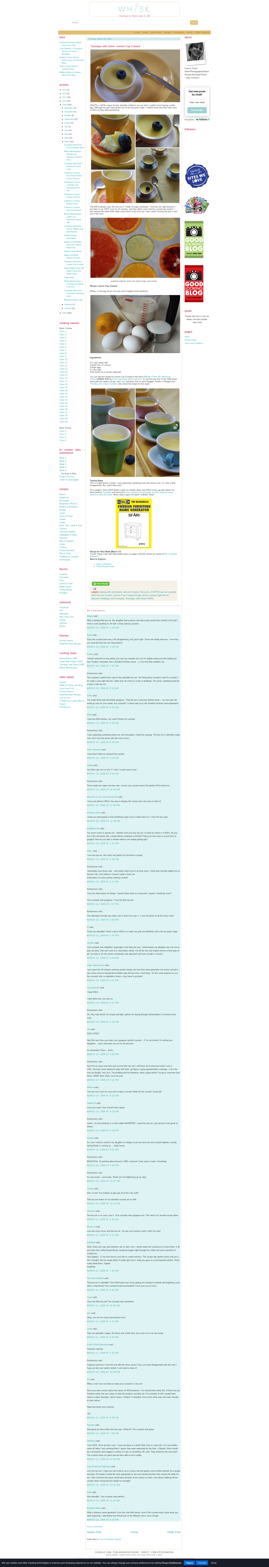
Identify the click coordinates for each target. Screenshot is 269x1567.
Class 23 (63, 400)
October (68, 115)
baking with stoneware (110, 592)
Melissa (90, 1087)
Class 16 (63, 378)
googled (107, 492)
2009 (64, 105)
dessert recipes (131, 592)
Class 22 (63, 397)
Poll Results (64, 707)
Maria (89, 715)
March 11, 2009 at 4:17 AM (103, 1235)
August (67, 123)
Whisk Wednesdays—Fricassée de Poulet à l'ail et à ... (73, 284)
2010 (64, 101)
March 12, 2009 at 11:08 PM (103, 1459)
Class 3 (62, 337)
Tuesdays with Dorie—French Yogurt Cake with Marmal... (73, 229)
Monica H (91, 1227)
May (66, 134)
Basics (62, 494)
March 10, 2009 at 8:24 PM (103, 1096)
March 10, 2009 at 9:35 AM (103, 742)
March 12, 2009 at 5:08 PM (103, 1418)
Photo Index (156, 32)
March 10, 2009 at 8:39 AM (103, 707)
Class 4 (62, 341)
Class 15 (63, 375)
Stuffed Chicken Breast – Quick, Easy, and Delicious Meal (71, 60)
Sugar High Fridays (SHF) (71, 661)
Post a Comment (94, 1526)
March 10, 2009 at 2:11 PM (103, 882)
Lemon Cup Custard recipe (127, 595)
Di (88, 927)
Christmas (64, 607)
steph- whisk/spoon (95, 965)
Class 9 (62, 356)
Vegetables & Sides (68, 535)
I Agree (189, 1563)
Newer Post (94, 1532)
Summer (63, 623)
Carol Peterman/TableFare (98, 1466)
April (66, 138)
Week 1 (62, 458)
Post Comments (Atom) (110, 1539)
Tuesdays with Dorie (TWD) (71, 664)
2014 (64, 90)
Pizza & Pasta (66, 516)
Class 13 (63, 369)
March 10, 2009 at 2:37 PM (103, 904)
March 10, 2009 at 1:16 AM (103, 647)
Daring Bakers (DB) (68, 658)
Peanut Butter (65, 590)
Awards (62, 682)
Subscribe (197, 110)
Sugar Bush (69, 277)
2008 (64, 313)
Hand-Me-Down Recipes (70, 644)
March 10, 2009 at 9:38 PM (103, 1130)
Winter (62, 626)
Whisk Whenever (203, 32)
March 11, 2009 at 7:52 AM (103, 1271)
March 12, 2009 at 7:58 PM (103, 1433)
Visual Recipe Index (105, 566)
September (69, 119)
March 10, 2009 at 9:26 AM (103, 723)
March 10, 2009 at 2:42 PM (103, 935)
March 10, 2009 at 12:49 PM (103, 821)
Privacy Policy (190, 340)
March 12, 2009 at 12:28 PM (103, 1372)
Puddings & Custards (69, 556)
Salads (62, 519)
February (68, 304)
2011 (64, 97)
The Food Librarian (95, 1278)
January (68, 308)
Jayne (89, 1297)
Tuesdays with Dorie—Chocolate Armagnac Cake (74, 293)
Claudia (90, 1138)
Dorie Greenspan (120, 379)
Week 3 (62, 464)
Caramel (63, 574)
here (132, 379)
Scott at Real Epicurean (97, 1344)
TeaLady (90, 1425)
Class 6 (62, 347)
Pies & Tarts (65, 553)
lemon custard (149, 595)
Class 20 (63, 390)
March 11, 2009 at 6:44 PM (103, 1337)
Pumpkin (63, 593)
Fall (61, 610)
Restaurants (179, 32)
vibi (88, 1029)
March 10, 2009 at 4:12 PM (103, 1003)
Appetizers (64, 497)
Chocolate (63, 577)
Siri (88, 1379)
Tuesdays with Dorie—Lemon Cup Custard (115, 46)
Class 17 (63, 381)
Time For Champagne (69, 480)
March (67, 142)
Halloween (64, 614)
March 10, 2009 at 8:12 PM (103, 1080)
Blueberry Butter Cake (73, 300)
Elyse (89, 635)
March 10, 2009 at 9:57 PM (103, 1150)
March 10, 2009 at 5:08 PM (103, 1054)
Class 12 (63, 365)
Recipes (167, 32)
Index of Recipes (103, 564)
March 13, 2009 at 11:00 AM (103, 1500)
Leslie (89, 1329)
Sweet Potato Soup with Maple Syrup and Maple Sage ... (74, 271)
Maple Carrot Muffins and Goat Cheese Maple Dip (73, 245)
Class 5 (62, 344)
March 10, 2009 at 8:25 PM (103, 1111)
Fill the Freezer (66, 640)
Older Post (174, 1532)
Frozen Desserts (66, 550)
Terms (189, 32)
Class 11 (63, 362)
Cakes (62, 544)
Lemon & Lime (66, 583)
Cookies (63, 547)
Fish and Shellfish (67, 532)
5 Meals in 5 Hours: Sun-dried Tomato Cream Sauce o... (73, 176)
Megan (90, 616)
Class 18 (63, 384)
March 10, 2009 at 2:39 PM (103, 920)
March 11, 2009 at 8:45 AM (103, 1290)
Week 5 (62, 470)
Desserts (63, 538)
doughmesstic (93, 828)
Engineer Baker (94, 1508)
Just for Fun (64, 698)
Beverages (64, 500)
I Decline (202, 1563)
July (66, 127)
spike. (89, 851)
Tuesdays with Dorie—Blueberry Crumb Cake (73, 166)
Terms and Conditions (194, 343)
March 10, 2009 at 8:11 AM (103, 688)
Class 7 (62, 350)
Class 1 (62, 331)
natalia (90, 765)
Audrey (90, 654)
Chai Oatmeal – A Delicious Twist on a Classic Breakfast (71, 51)
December (69, 108)
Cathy (89, 695)
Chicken (63, 528)
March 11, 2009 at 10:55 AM (103, 1305)
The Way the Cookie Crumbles (104, 384)
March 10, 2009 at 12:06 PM (103, 805)
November (69, 112)
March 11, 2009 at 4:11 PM (102, 1321)
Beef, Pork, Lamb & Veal (70, 525)
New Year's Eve (66, 617)
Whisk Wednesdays (68, 668)
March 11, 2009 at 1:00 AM (103, 1219)
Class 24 (63, 403)
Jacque (90, 1188)
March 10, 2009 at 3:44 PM (103, 958)
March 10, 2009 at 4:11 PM (103, 980)
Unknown (91, 1211)
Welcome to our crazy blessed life (102, 797)
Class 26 (63, 409)
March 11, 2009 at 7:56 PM (103, 1353)
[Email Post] (94, 588)
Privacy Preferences (171, 1562)
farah (89, 1492)
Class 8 (62, 353)
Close (214, 1563)
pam (89, 1313)
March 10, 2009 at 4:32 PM (103, 1022)
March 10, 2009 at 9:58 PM (103, 1165)
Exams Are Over (66, 476)
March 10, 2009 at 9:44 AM (103, 758)
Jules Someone (94, 749)
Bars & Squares (66, 541)
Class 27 (63, 412)
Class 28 (63, 415)
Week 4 (62, 467)
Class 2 (62, 334)
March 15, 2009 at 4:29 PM (103, 1520)
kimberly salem (94, 812)
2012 (64, 93)
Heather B (91, 1103)
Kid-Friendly (64, 560)
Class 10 (63, 359)
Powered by (189, 119)
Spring (62, 620)
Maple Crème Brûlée (73, 251)
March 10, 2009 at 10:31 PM (103, 1203)
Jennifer (90, 943)
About (145, 32)
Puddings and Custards (112, 598)
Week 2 (62, 461)
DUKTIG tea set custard (163, 592)
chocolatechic (93, 988)
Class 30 (63, 422)
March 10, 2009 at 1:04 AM (103, 628)
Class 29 (63, 418)
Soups (62, 522)
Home (137, 32)
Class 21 (63, 393)
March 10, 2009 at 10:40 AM (103, 789)
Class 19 (63, 387)
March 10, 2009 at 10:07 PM (103, 1181)
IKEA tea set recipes (102, 595)
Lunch (62, 513)
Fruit (61, 580)
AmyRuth (91, 1242)
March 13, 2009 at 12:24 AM (103, 1485)
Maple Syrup (65, 586)
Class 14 (63, 372)
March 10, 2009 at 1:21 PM (103, 843)
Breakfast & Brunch (68, 504)
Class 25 (63, 406)
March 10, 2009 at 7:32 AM (103, 666)
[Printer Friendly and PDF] (101, 585)
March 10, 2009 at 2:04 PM (103, 859)
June (66, 130)
